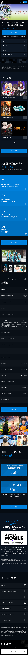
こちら (24, 36)
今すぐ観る (14, 32)
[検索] (21, 2)
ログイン (24, 2)
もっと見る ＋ (14, 143)
